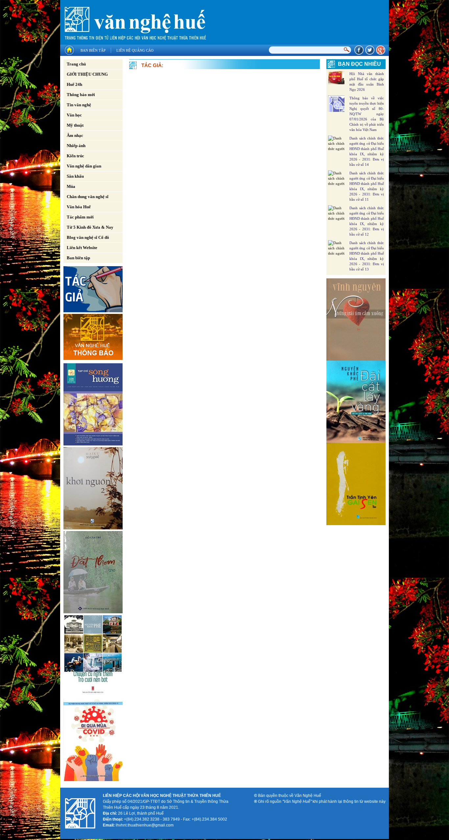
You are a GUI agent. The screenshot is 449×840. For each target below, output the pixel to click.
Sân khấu (75, 176)
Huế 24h (74, 84)
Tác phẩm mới (80, 217)
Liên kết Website (82, 247)
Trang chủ (76, 64)
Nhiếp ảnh (76, 145)
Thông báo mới (81, 94)
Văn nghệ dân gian (84, 166)
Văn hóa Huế (79, 206)
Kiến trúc (75, 155)
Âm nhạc (75, 135)
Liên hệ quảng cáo (135, 50)
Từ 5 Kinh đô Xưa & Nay (90, 227)
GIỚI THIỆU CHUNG (87, 74)
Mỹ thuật (75, 125)
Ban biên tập (93, 50)
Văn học (74, 115)
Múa (71, 186)
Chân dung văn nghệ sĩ (87, 196)
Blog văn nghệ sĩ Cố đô (88, 237)
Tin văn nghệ (79, 104)
